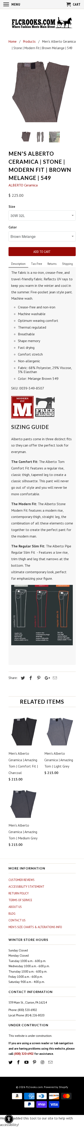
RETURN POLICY (19, 893)
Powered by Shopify (56, 1087)
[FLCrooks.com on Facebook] (18, 1062)
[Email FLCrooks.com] (50, 1062)
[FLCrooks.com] (42, 23)
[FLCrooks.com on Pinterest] (34, 1062)
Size (12, 206)
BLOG (12, 914)
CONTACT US (17, 920)
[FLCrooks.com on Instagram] (43, 1062)
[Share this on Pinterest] (38, 678)
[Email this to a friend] (54, 678)
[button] (8, 1119)
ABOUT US (15, 907)
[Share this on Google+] (46, 678)
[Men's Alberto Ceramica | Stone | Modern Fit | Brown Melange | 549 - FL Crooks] (42, 92)
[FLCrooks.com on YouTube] (26, 1062)
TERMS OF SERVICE (20, 900)
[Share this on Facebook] (30, 678)
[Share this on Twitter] (22, 678)
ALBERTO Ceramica (23, 185)
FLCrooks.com (34, 1087)
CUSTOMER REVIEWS (21, 880)
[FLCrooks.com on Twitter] (11, 1062)
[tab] (18, 264)
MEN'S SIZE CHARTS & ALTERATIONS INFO (35, 927)
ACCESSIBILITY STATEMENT (26, 887)
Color (13, 227)
